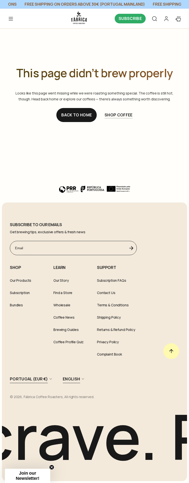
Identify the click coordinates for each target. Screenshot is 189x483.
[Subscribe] (131, 248)
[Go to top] (171, 351)
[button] (155, 19)
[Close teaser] (51, 467)
